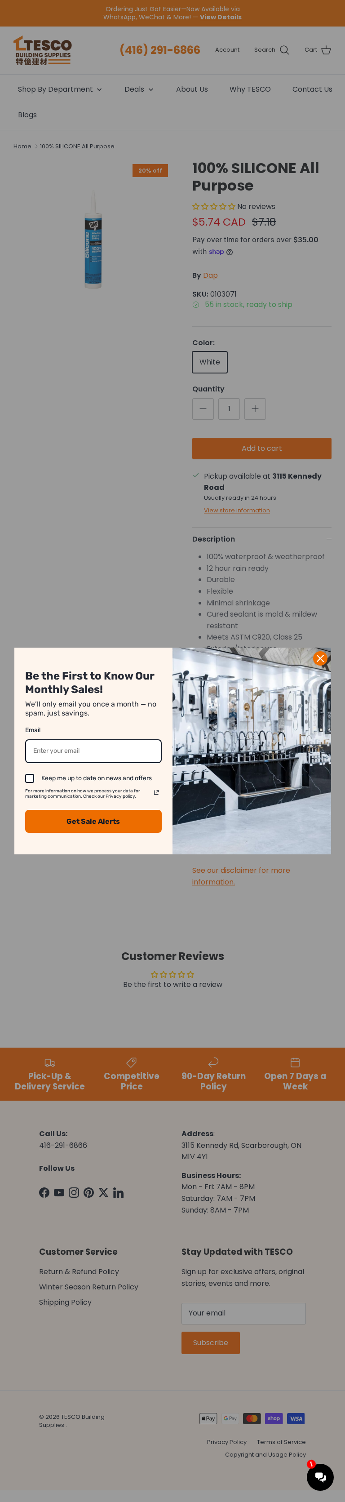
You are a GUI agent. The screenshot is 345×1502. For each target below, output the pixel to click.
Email (32, 730)
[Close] (320, 658)
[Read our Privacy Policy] (156, 792)
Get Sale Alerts (93, 821)
